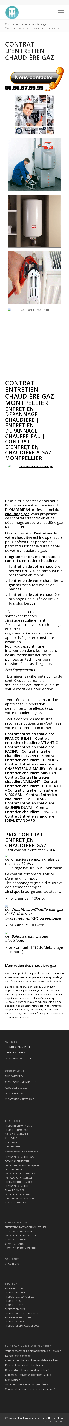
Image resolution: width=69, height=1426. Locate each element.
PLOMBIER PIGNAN (14, 1321)
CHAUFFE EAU (12, 1263)
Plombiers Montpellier (29, 1417)
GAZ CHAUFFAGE (13, 1169)
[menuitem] (59, 12)
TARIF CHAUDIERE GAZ (16, 1202)
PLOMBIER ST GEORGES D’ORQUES (22, 1325)
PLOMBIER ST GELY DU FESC (18, 1317)
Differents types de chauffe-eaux (25, 1365)
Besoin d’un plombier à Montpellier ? (27, 1370)
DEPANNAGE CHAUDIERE (17, 1186)
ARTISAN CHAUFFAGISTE (17, 1133)
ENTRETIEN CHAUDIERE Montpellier (22, 1165)
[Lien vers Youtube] (61, 1421)
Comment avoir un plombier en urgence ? (30, 1389)
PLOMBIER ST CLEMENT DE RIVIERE (21, 1313)
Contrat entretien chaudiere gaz (26, 24)
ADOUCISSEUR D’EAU (16, 1087)
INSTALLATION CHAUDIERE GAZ (21, 1173)
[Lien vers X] (45, 1421)
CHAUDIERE (11, 1138)
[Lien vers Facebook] (50, 1421)
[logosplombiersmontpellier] (28, 12)
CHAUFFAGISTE (12, 1146)
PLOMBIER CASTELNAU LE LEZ (19, 1296)
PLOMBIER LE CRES (14, 1305)
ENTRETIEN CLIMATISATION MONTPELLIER (25, 1227)
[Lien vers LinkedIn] (56, 1421)
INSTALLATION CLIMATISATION (20, 1235)
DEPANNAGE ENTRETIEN (17, 1161)
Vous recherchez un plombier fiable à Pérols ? (33, 1351)
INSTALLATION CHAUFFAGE (18, 1177)
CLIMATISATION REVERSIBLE (19, 1099)
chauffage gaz (17, 513)
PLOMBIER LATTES (14, 1288)
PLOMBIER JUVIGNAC (15, 1292)
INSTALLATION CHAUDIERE (18, 1194)
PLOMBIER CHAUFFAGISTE (18, 1129)
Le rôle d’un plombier (18, 1355)
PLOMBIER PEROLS (14, 1300)
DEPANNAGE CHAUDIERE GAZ (20, 1157)
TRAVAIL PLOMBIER (14, 1190)
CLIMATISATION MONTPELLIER (20, 1082)
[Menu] (59, 12)
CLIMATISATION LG (14, 1243)
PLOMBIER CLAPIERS (15, 1309)
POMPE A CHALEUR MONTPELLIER (21, 1247)
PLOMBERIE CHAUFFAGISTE (18, 1125)
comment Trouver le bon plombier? (26, 1384)
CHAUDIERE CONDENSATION (19, 1198)
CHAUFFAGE (11, 1142)
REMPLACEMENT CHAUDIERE (19, 1181)
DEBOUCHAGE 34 (14, 1093)
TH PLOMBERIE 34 (14, 1076)
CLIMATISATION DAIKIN (16, 1239)
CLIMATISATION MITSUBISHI (19, 1231)
